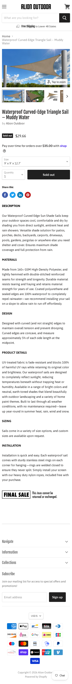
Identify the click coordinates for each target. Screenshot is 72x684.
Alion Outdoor (15, 123)
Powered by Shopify (36, 676)
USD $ (34, 616)
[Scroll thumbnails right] (66, 96)
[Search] (64, 17)
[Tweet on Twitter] (13, 195)
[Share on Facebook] (5, 195)
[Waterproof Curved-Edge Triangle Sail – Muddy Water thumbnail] (13, 96)
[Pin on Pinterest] (28, 195)
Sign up (57, 597)
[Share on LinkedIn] (20, 195)
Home (6, 36)
